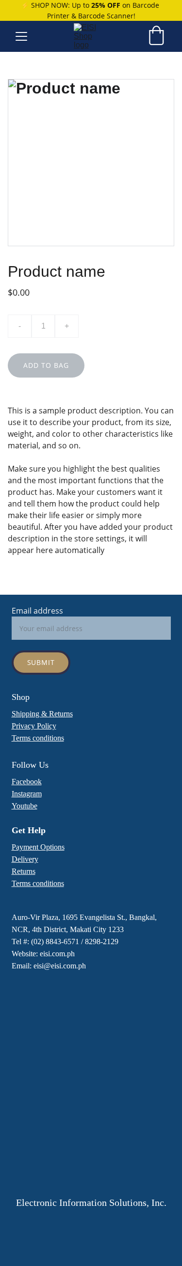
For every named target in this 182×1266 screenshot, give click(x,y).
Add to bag (46, 365)
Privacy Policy (34, 726)
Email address (37, 610)
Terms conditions (38, 738)
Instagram (27, 794)
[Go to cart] (156, 36)
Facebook (27, 781)
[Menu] (21, 36)
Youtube (24, 806)
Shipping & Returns (42, 714)
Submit (41, 662)
